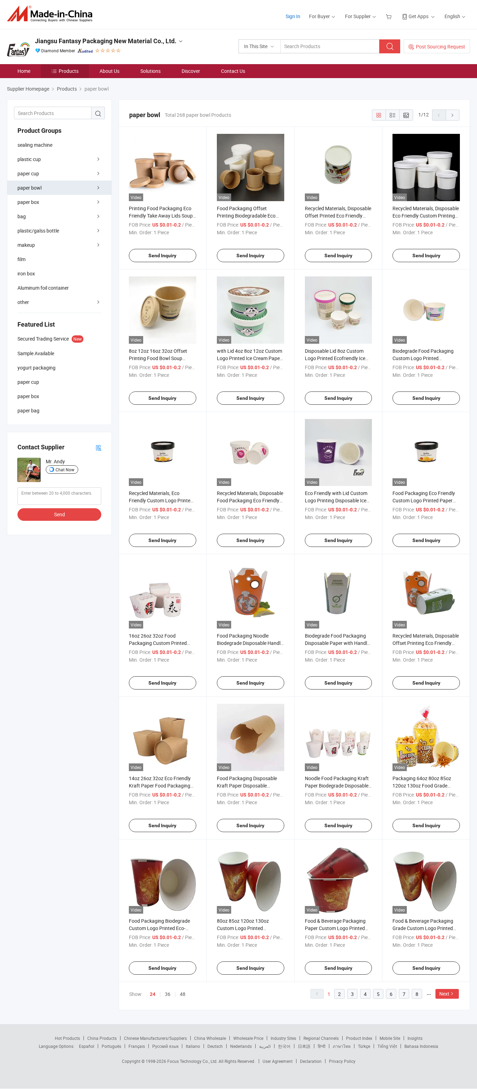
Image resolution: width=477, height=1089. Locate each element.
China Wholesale (210, 1038)
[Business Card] (98, 447)
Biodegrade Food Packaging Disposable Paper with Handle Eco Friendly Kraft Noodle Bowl (338, 643)
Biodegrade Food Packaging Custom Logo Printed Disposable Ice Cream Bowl (423, 358)
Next (444, 993)
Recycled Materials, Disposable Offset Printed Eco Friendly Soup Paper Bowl (338, 215)
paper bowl (29, 187)
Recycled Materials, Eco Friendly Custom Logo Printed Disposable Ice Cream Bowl (161, 500)
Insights (415, 1038)
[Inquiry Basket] (389, 16)
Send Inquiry (162, 255)
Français (137, 1046)
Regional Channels (321, 1038)
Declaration (311, 1061)
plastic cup (29, 159)
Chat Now (65, 469)
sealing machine (34, 145)
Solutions (150, 71)
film (21, 259)
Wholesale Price (248, 1038)
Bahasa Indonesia (421, 1046)
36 (167, 994)
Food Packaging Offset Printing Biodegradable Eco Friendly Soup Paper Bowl (246, 215)
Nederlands (241, 1046)
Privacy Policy (342, 1061)
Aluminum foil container (43, 287)
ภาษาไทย (342, 1046)
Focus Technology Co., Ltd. (193, 1061)
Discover (191, 71)
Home (23, 71)
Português (111, 1046)
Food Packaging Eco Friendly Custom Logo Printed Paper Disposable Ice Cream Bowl (423, 500)
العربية (265, 1046)
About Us (109, 71)
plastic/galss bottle (38, 230)
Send (59, 514)
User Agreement (278, 1061)
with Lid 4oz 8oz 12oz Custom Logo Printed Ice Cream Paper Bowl (249, 358)
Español (86, 1046)
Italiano (193, 1046)
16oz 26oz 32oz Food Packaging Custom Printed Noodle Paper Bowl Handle (158, 643)
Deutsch (215, 1046)
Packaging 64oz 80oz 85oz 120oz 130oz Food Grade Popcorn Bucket (421, 785)
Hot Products (67, 1038)
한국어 (284, 1046)
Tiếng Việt (387, 1046)
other (23, 302)
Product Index (359, 1038)
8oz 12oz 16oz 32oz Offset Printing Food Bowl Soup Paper (158, 358)
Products (69, 71)
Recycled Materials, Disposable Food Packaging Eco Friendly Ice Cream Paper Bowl (250, 500)
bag (21, 216)
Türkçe (364, 1046)
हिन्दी (321, 1046)
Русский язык (165, 1046)
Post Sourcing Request (440, 46)
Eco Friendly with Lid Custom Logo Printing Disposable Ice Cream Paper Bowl (336, 500)
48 (182, 994)
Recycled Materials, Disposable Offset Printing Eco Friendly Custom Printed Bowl (425, 643)
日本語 (304, 1046)
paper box (28, 202)
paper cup (28, 173)
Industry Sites (283, 1038)
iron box (26, 273)
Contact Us (233, 71)
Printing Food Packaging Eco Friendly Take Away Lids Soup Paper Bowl (161, 215)
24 (152, 994)
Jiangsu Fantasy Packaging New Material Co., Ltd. (105, 41)
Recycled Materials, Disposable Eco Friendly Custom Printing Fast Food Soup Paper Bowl (425, 215)
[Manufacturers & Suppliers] (52, 14)
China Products (102, 1038)
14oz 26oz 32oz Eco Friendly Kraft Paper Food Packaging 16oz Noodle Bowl (160, 785)
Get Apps (419, 16)
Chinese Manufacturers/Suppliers (155, 1038)
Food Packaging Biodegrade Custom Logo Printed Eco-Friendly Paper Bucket (159, 928)
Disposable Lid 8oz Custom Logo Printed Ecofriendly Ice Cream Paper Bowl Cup (335, 358)
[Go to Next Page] (452, 115)
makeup (26, 245)
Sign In (293, 16)
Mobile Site (390, 1038)
